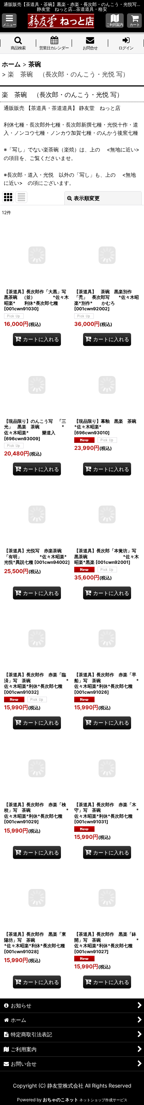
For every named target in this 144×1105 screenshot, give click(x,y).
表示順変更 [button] (87, 198)
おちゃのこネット (60, 1099)
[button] (9, 20)
